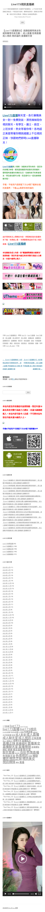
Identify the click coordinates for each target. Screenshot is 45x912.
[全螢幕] (39, 894)
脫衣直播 (27, 341)
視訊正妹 (17, 343)
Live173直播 (10, 115)
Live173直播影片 (8, 546)
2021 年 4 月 (6, 668)
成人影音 (21, 734)
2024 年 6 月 (6, 567)
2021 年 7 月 (6, 660)
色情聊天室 (9, 756)
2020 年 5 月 (6, 697)
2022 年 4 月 (6, 636)
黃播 (36, 343)
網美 (10, 749)
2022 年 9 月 (6, 623)
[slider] (21, 893)
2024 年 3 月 (6, 575)
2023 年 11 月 (7, 586)
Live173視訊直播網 (22, 4)
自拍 (32, 341)
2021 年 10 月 (7, 652)
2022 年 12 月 (7, 615)
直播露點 (35, 747)
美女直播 (17, 749)
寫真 (13, 735)
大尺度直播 (7, 735)
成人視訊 (24, 338)
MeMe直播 (14, 732)
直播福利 (21, 743)
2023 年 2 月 (6, 610)
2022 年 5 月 (6, 633)
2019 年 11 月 (7, 713)
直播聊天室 (6, 341)
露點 (17, 762)
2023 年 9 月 (6, 591)
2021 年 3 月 (6, 670)
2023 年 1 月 (6, 612)
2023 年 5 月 (6, 602)
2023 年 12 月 (7, 583)
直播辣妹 (14, 341)
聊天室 (20, 341)
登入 (13, 379)
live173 (24, 335)
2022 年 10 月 (7, 620)
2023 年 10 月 (7, 588)
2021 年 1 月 (6, 676)
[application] (22, 859)
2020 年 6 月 (6, 694)
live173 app (24, 727)
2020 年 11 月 (7, 681)
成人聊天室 (16, 338)
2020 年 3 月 (6, 702)
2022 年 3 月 (6, 639)
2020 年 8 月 (6, 689)
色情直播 (38, 341)
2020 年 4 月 (6, 699)
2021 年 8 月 (6, 657)
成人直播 (8, 338)
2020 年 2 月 (6, 705)
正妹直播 (36, 738)
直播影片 (26, 740)
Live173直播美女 (11, 335)
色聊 (30, 756)
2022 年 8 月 (6, 625)
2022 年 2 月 (6, 641)
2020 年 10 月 (7, 683)
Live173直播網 (17, 243)
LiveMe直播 (6, 732)
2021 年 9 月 (6, 654)
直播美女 (38, 338)
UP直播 (21, 732)
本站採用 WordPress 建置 (10, 908)
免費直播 (28, 731)
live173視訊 (28, 729)
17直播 (6, 726)
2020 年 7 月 (6, 691)
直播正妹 (31, 338)
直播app (10, 741)
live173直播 (31, 335)
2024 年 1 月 (6, 581)
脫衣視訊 (17, 753)
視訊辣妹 (31, 343)
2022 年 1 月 (6, 644)
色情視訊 (5, 343)
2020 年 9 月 (6, 686)
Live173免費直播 (8, 544)
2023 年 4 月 (6, 604)
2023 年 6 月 (6, 599)
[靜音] (36, 894)
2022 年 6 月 (6, 631)
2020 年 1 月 (6, 707)
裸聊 (35, 756)
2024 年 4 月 (6, 573)
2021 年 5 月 (6, 665)
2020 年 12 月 (7, 678)
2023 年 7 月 (6, 596)
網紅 (5, 749)
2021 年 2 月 (6, 673)
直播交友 (17, 740)
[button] (22, 858)
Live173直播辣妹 (8, 554)
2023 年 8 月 (6, 594)
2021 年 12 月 (7, 647)
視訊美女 (24, 343)
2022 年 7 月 (6, 628)
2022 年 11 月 (7, 617)
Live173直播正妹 (8, 549)
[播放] (5, 894)
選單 (22, 22)
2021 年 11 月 (7, 649)
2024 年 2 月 (6, 578)
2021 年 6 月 (6, 662)
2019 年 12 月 (7, 710)
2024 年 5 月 (6, 570)
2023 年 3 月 (6, 607)
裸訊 (11, 343)
